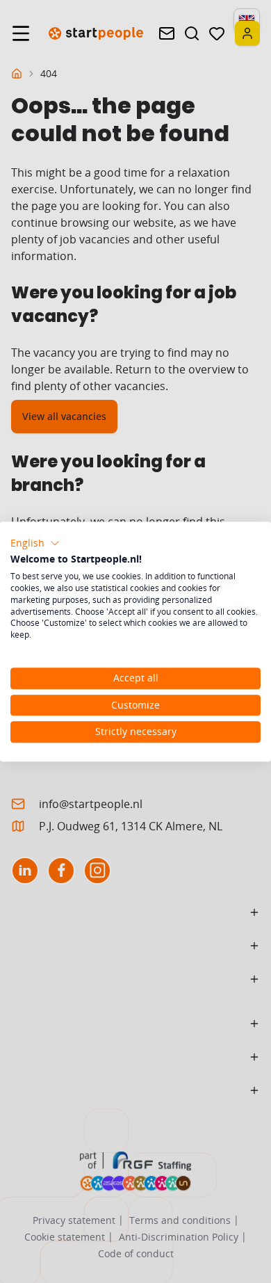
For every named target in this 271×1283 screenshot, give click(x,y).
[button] (35, 543)
